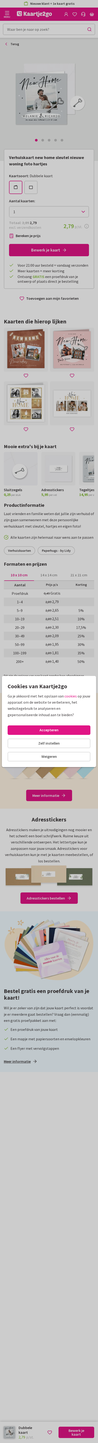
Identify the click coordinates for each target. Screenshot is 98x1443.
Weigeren (49, 756)
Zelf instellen (49, 743)
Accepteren (49, 730)
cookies (70, 696)
